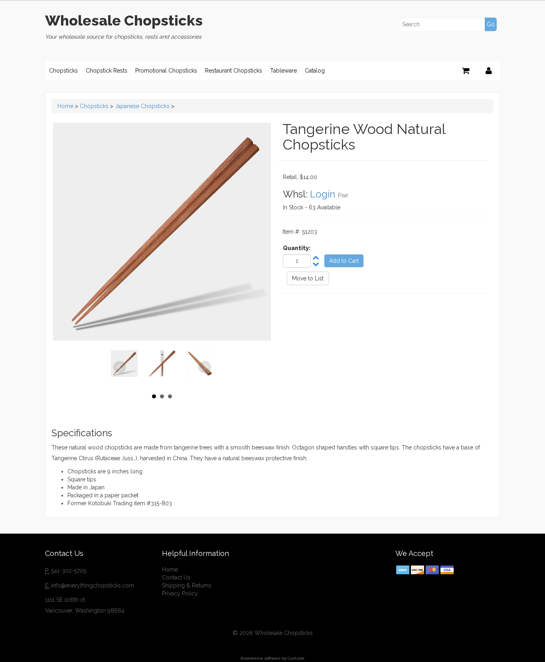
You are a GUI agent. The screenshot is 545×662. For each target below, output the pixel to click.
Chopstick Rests (106, 70)
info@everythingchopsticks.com (92, 585)
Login (322, 194)
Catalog (315, 70)
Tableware (283, 70)
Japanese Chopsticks (142, 106)
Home (65, 106)
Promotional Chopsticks (166, 70)
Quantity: (296, 248)
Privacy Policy (180, 593)
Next (204, 367)
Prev (119, 367)
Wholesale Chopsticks (124, 20)
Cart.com (296, 658)
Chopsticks (63, 70)
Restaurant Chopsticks (233, 70)
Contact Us (176, 577)
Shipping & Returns (186, 585)
